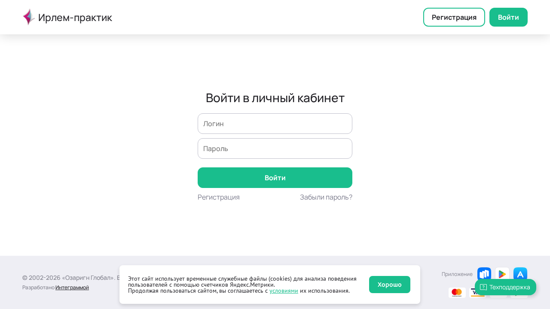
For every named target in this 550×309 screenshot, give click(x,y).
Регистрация (454, 17)
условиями (283, 290)
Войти (508, 17)
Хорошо (390, 284)
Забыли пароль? (326, 197)
